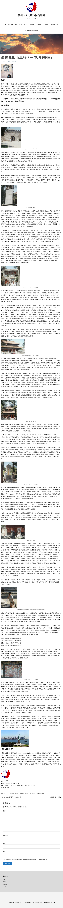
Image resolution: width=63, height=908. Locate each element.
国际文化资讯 (54, 24)
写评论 (14, 61)
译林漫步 (38, 24)
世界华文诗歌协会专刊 (31, 30)
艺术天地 (45, 24)
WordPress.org (6, 886)
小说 (20, 24)
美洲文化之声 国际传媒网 (31, 15)
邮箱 (4, 843)
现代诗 (25, 24)
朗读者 (38, 793)
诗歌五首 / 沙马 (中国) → (55, 797)
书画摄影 (16, 793)
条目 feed (5, 881)
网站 (4, 851)
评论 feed (5, 884)
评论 (4, 811)
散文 (16, 24)
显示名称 (5, 835)
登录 (4, 879)
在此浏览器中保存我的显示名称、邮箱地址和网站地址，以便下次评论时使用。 (25, 859)
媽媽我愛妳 (17, 90)
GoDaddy (35, 902)
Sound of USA (6, 61)
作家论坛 (32, 24)
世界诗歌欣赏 (9, 24)
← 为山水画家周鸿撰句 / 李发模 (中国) (11, 797)
